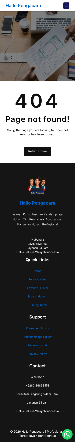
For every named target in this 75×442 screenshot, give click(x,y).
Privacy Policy (37, 354)
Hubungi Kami (37, 305)
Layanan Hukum (37, 288)
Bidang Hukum (37, 296)
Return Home (37, 151)
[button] (67, 434)
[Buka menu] (66, 5)
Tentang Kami (37, 279)
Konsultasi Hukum (37, 328)
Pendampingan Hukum (37, 337)
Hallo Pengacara (23, 5)
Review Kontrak (38, 345)
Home (37, 271)
